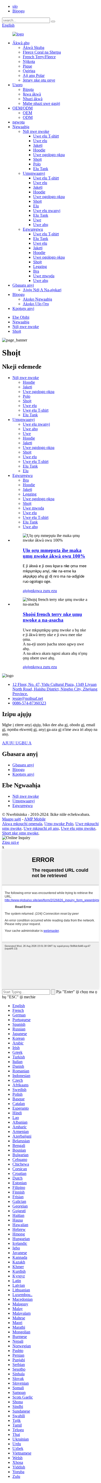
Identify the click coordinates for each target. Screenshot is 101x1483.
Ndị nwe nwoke (36, 131)
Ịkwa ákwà (32, 94)
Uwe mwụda (43, 276)
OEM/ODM (22, 108)
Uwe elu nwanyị (46, 210)
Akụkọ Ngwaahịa (37, 299)
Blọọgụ (18, 11)
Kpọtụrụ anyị (23, 308)
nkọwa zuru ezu (44, 590)
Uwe (37, 220)
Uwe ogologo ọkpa (49, 154)
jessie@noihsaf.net (27, 698)
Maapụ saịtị (11, 819)
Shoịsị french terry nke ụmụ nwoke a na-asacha (52, 617)
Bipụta (28, 89)
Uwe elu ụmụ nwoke (78, 828)
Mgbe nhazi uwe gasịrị (41, 103)
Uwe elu (40, 141)
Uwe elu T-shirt (46, 136)
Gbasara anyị (23, 285)
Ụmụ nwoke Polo (58, 824)
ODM (28, 117)
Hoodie (39, 150)
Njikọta (29, 61)
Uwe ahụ (40, 224)
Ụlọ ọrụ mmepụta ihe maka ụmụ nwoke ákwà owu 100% (54, 553)
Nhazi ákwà (32, 99)
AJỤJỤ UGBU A (17, 743)
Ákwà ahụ (21, 43)
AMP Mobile (35, 819)
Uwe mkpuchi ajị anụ (41, 828)
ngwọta (18, 122)
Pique (27, 66)
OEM (27, 113)
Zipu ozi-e (10, 842)
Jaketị (37, 145)
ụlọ (15, 6)
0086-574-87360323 (29, 703)
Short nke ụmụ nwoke (20, 833)
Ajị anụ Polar (34, 75)
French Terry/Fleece (39, 57)
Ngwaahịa (20, 127)
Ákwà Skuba (33, 47)
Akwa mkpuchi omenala (22, 824)
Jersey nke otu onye (39, 80)
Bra (36, 271)
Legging (40, 266)
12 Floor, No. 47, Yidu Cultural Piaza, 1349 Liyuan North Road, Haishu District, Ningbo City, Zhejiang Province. (54, 689)
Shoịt (37, 159)
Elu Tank (40, 168)
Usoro (17, 85)
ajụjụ (27, 590)
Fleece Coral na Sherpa (42, 52)
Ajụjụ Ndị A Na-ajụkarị (42, 290)
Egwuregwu (33, 229)
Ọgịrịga (29, 71)
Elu (36, 206)
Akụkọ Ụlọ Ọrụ (36, 304)
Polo (37, 164)
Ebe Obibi (20, 317)
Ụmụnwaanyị (34, 173)
